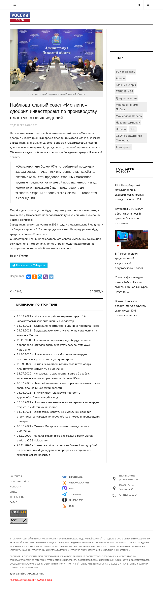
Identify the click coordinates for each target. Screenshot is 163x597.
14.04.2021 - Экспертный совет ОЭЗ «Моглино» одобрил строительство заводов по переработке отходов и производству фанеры (58, 416)
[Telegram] (51, 276)
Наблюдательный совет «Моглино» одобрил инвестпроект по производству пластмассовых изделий (53, 111)
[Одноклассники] (34, 276)
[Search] (148, 5)
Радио (13, 502)
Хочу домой (123, 147)
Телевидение (18, 497)
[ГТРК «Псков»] (20, 17)
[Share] (139, 5)
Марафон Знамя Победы (127, 107)
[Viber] (45, 276)
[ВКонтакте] (28, 276)
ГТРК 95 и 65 (124, 91)
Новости (15, 486)
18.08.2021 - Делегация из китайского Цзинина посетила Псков (58, 325)
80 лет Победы (125, 71)
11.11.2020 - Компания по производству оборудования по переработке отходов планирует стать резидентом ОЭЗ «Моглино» (54, 344)
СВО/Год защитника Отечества (129, 138)
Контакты (16, 476)
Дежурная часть (126, 98)
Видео (13, 492)
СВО (133, 129)
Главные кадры (126, 84)
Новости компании (128, 122)
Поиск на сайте (19, 481)
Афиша (120, 78)
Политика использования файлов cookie (31, 580)
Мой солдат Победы (129, 116)
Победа (121, 129)
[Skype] (40, 276)
